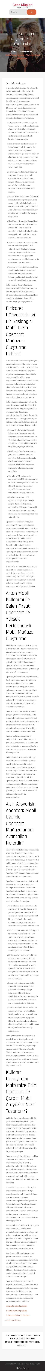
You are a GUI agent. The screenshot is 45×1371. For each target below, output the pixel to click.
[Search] (31, 12)
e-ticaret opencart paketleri (16, 1310)
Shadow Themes (22, 1368)
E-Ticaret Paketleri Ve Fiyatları (17, 1315)
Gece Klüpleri (22, 5)
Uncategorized (12, 1320)
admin (12, 83)
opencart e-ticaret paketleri (16, 1306)
